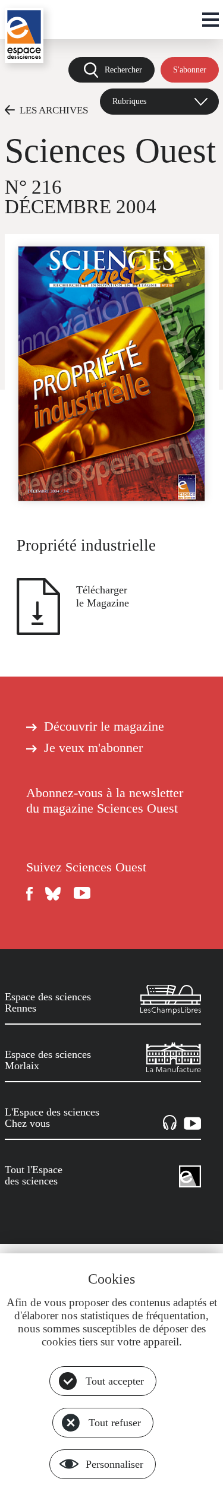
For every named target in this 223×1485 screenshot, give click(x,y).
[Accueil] (24, 35)
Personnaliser (114, 1464)
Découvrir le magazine (104, 726)
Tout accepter (115, 1381)
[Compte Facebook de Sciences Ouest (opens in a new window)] (29, 894)
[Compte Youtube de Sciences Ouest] (82, 894)
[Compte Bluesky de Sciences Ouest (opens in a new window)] (53, 894)
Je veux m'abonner (93, 748)
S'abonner (189, 69)
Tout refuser (115, 1423)
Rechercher (123, 69)
